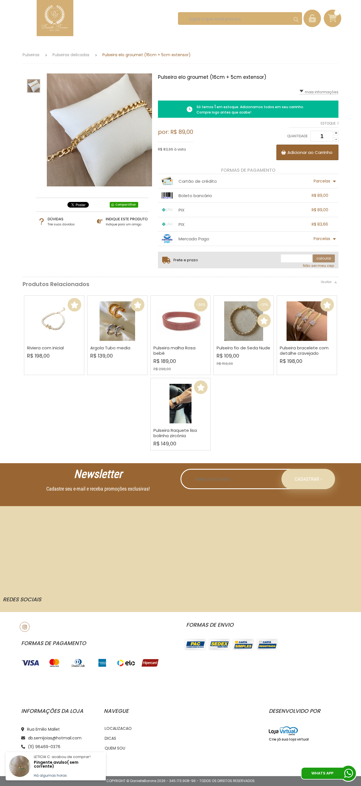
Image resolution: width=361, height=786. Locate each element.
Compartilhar (125, 205)
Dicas (110, 738)
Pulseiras (31, 55)
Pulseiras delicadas (70, 55)
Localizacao (118, 728)
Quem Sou (115, 748)
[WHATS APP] (348, 773)
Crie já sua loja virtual (289, 739)
